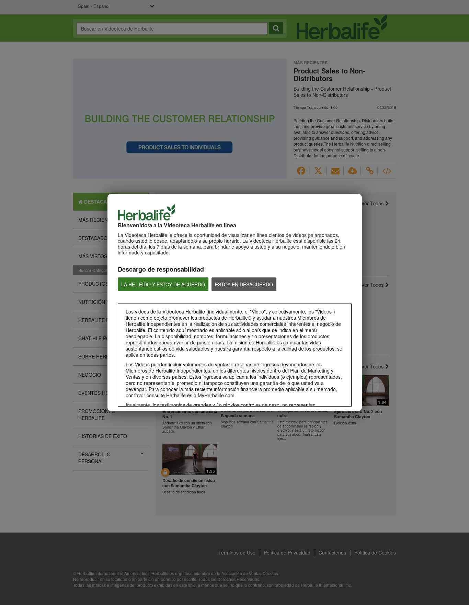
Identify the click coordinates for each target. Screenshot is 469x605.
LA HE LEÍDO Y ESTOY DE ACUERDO (163, 284)
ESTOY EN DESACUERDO (244, 284)
